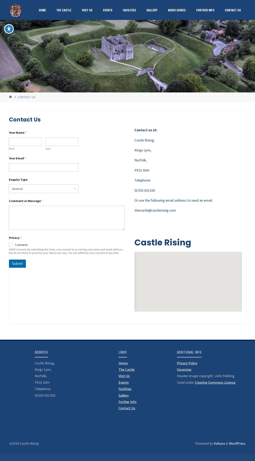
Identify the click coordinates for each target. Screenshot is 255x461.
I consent (21, 245)
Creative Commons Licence (215, 382)
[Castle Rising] (15, 10)
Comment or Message (26, 201)
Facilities (125, 388)
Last (48, 148)
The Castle (126, 369)
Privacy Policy (187, 363)
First (11, 148)
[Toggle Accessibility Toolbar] (9, 29)
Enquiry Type (18, 179)
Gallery (124, 395)
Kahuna (219, 443)
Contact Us (127, 408)
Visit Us (124, 376)
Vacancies (184, 369)
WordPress (237, 443)
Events (124, 382)
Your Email (17, 158)
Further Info (127, 401)
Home (123, 363)
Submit (17, 263)
